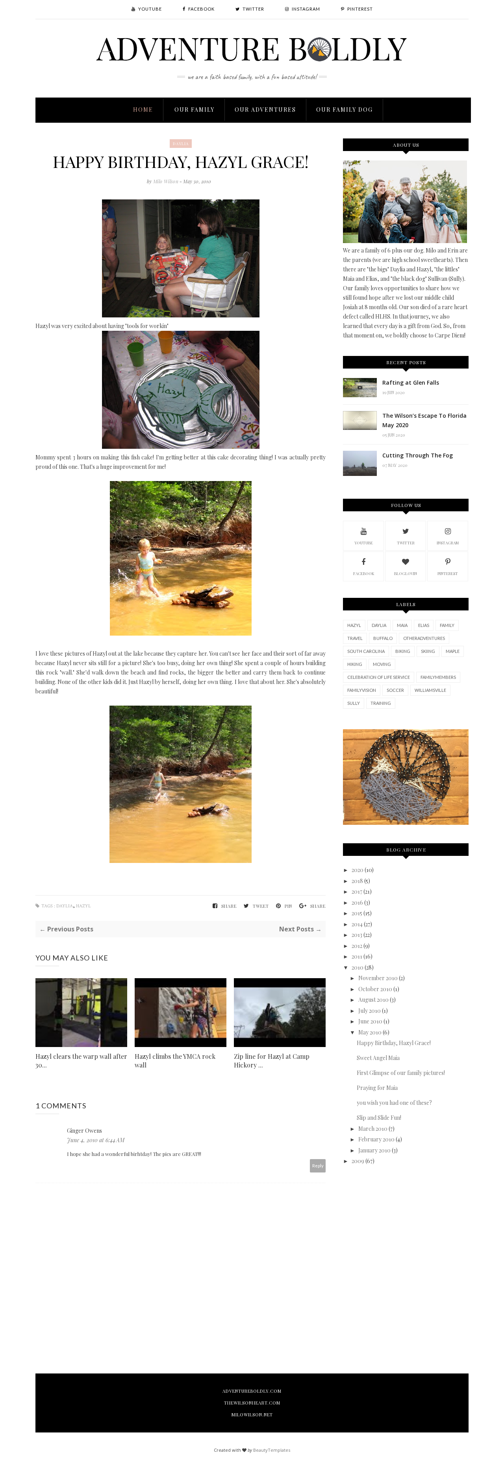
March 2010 (372, 1128)
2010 (357, 967)
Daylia (181, 143)
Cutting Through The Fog (417, 455)
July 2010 (369, 1010)
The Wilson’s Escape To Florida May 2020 (424, 420)
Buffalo (383, 638)
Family (447, 625)
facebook (363, 573)
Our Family (194, 109)
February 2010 (376, 1139)
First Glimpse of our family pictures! (401, 1073)
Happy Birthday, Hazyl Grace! (394, 1043)
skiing (428, 651)
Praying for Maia (377, 1087)
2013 (357, 934)
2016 (357, 902)
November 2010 (378, 978)
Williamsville (430, 690)
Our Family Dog (344, 109)
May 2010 (370, 1032)
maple (453, 651)
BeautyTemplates (271, 1450)
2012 (357, 945)
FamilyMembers (438, 677)
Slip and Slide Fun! (379, 1117)
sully (353, 703)
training (381, 703)
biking (402, 651)
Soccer (395, 690)
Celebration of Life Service (378, 677)
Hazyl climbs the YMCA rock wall (175, 1060)
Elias (423, 625)
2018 (357, 881)
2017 (357, 891)
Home (143, 109)
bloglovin (405, 573)
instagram (448, 543)
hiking (354, 664)
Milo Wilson (166, 181)
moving (382, 664)
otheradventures (424, 638)
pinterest (447, 573)
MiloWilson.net (252, 1415)
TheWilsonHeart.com (252, 1403)
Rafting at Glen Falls (410, 382)
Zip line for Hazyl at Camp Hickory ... (271, 1060)
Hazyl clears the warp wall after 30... (81, 1060)
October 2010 (375, 989)
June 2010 (370, 1021)
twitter (406, 543)
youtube (363, 543)
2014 (357, 924)
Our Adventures (265, 109)
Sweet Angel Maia (378, 1058)
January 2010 (374, 1150)
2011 (357, 956)
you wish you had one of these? (394, 1102)
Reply (318, 1165)
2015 (357, 913)
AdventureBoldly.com (252, 1391)
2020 (357, 870)
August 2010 (373, 999)
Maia (402, 625)
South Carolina (366, 651)
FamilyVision (361, 690)
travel (355, 638)
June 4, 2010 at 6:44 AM (95, 1140)
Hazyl (83, 906)
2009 (358, 1161)
